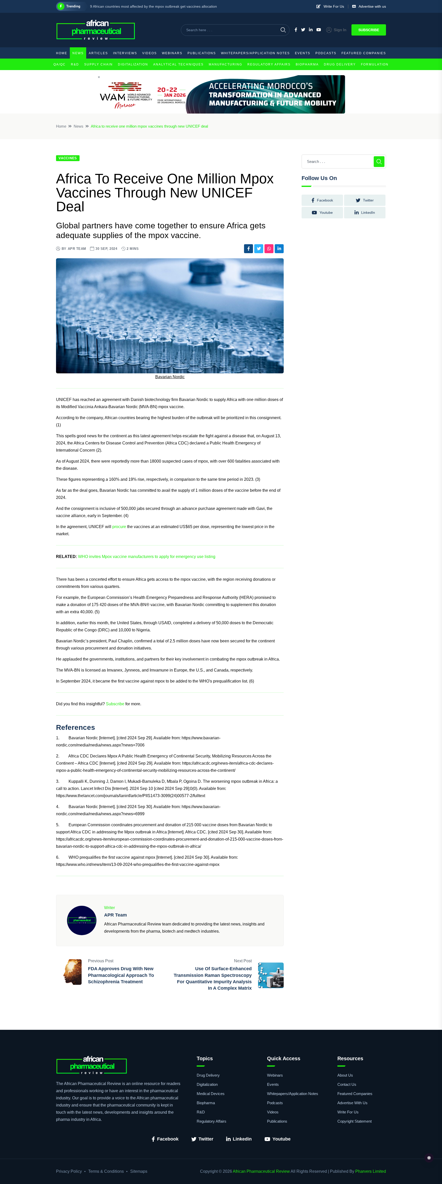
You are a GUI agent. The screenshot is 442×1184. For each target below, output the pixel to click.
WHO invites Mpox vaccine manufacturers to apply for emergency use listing (146, 556)
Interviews (125, 53)
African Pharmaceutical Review (261, 1171)
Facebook (168, 1139)
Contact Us (346, 1084)
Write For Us (332, 6)
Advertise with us (371, 6)
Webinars (172, 53)
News (78, 53)
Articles (98, 53)
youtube (326, 212)
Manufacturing (225, 64)
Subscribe (368, 30)
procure (119, 526)
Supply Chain (98, 64)
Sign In (340, 30)
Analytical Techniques (178, 64)
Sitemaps (138, 1171)
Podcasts (325, 53)
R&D (75, 64)
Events (302, 53)
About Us (345, 1075)
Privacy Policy (69, 1171)
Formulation (375, 64)
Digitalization (133, 64)
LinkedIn (368, 212)
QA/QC (59, 64)
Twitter (205, 1139)
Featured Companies (363, 53)
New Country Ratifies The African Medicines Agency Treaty (137, 6)
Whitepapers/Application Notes (255, 53)
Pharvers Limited (370, 1171)
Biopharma (307, 64)
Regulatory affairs (269, 64)
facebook (325, 200)
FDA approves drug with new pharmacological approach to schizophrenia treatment (121, 975)
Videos (149, 53)
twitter (368, 200)
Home (61, 53)
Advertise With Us (352, 1103)
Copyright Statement (354, 1121)
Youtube (281, 1139)
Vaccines (68, 158)
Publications (201, 53)
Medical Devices (211, 1093)
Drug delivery (340, 64)
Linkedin (242, 1139)
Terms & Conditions (106, 1171)
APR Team (77, 249)
